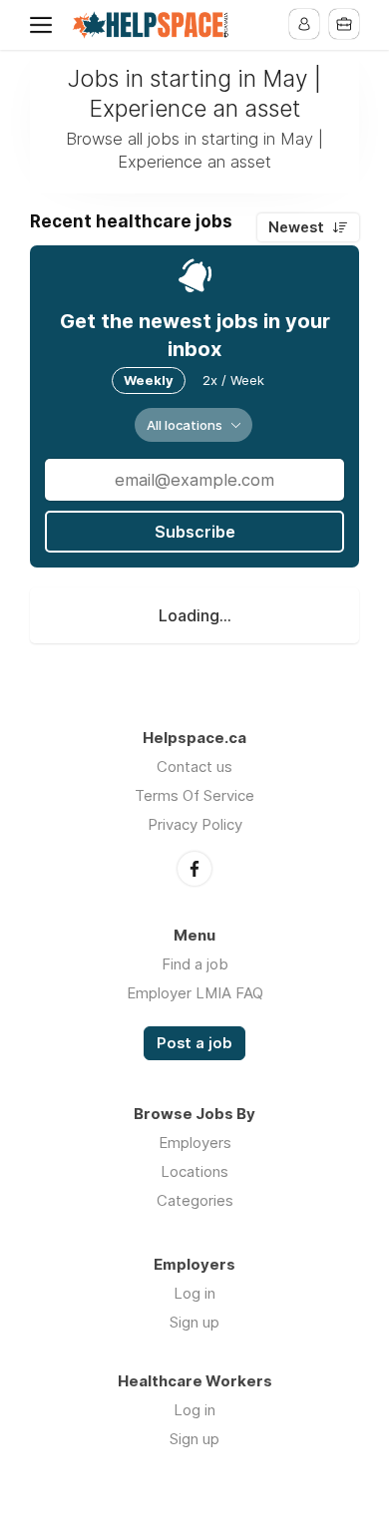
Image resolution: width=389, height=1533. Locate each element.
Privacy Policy (195, 824)
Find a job (195, 964)
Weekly (149, 380)
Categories (195, 1200)
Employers (195, 1142)
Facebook (194, 869)
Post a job (194, 1043)
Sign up (194, 1322)
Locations (194, 1171)
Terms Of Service (194, 795)
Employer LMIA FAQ (195, 992)
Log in (194, 1293)
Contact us (194, 766)
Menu (45, 25)
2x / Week (233, 380)
